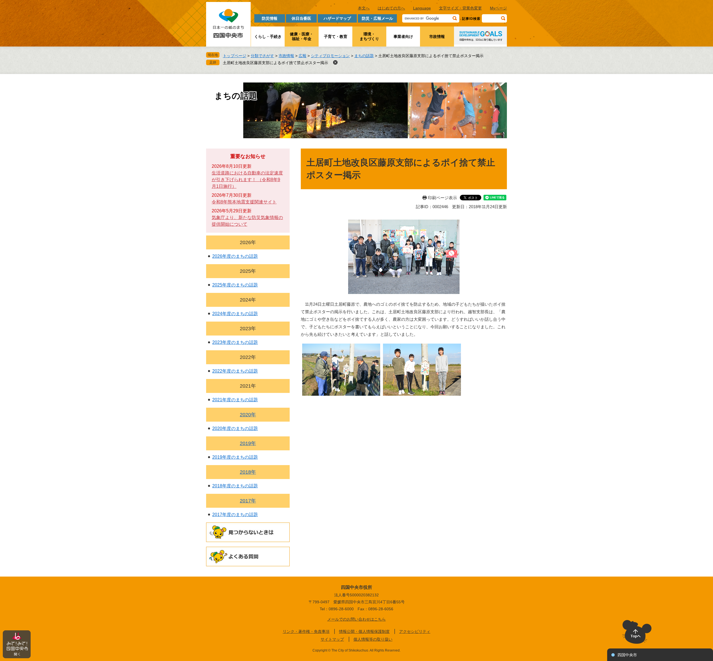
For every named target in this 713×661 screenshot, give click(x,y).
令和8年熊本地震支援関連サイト (244, 202)
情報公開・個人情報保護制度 (364, 631)
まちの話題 (364, 56)
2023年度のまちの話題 (235, 342)
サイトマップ (332, 639)
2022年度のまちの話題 (235, 371)
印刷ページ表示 (442, 197)
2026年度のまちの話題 (235, 256)
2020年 (248, 414)
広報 (302, 56)
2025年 (248, 271)
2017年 (248, 501)
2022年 (248, 357)
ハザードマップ (337, 18)
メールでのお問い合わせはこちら (356, 619)
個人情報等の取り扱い (372, 639)
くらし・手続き (268, 36)
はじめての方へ (391, 8)
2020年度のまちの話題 (235, 428)
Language (422, 8)
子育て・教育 (335, 36)
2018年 (248, 472)
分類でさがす (262, 56)
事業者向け (403, 36)
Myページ (498, 8)
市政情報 (437, 36)
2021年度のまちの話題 (235, 399)
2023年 (248, 328)
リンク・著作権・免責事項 (306, 631)
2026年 (248, 242)
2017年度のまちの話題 (235, 514)
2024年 (248, 300)
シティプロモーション (330, 56)
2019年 (248, 443)
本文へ (364, 8)
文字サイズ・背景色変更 (460, 8)
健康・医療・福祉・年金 (301, 36)
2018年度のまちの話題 (235, 485)
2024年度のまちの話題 (235, 313)
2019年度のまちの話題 (235, 457)
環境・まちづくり (369, 36)
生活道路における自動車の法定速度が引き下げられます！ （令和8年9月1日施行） (247, 180)
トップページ (234, 56)
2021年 (248, 386)
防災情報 (269, 18)
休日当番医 (301, 18)
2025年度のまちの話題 (235, 285)
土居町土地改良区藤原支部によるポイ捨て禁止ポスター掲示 (275, 62)
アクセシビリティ (414, 631)
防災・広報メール (377, 18)
